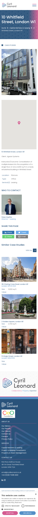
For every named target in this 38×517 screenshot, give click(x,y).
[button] (19, 509)
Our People (6, 428)
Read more (18, 502)
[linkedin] (3, 480)
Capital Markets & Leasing (19, 28)
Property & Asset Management (14, 453)
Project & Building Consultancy (14, 450)
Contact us (6, 434)
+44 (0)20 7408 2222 (10, 475)
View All (29, 250)
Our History (6, 426)
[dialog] (19, 504)
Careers (5, 436)
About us (6, 422)
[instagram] (5, 480)
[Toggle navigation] (34, 5)
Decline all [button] (27, 513)
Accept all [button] (10, 513)
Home (4, 28)
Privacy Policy (7, 439)
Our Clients (6, 431)
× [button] (35, 494)
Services (5, 443)
